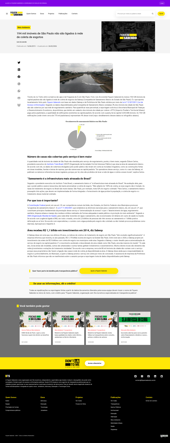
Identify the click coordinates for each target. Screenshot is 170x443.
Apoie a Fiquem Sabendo (99, 271)
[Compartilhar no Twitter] (19, 62)
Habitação (114, 417)
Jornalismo (44, 410)
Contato (74, 14)
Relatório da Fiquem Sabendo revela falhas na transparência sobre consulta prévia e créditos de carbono (101, 335)
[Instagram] (142, 376)
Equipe (7, 404)
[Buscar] (153, 13)
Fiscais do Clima (81, 404)
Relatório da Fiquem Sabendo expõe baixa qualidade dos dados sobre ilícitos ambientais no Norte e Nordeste (68, 335)
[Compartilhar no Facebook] (19, 77)
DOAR (162, 3)
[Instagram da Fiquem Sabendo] (19, 84)
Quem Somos (31, 14)
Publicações (63, 14)
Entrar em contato (151, 401)
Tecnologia (44, 407)
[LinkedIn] (155, 376)
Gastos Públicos (116, 407)
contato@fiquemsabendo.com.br (145, 380)
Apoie (161, 13)
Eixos (42, 14)
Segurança (114, 429)
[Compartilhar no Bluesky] (19, 105)
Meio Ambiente (24, 27)
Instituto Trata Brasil (55, 164)
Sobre (7, 401)
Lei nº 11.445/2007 (64, 208)
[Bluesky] (162, 376)
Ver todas (114, 401)
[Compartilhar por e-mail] (19, 98)
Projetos (51, 14)
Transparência (115, 404)
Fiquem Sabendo (53, 102)
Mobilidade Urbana (116, 423)
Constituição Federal (37, 205)
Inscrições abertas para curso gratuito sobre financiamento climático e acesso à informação (134, 335)
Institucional (114, 410)
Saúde (113, 426)
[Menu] (7, 13)
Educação (43, 404)
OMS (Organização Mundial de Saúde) (42, 216)
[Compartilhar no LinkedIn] (19, 69)
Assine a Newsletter (94, 363)
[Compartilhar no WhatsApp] (19, 91)
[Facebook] (148, 376)
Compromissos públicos (12, 410)
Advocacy (44, 401)
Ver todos (79, 401)
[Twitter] (135, 376)
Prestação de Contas (12, 407)
